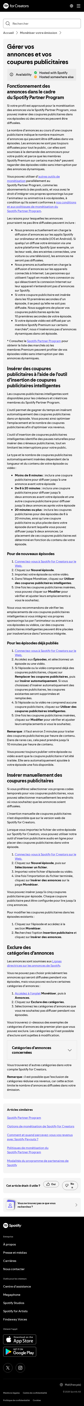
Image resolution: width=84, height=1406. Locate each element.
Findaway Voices (15, 1319)
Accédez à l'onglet (28, 993)
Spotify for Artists (15, 1311)
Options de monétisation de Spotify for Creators (40, 1126)
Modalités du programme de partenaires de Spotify (38, 1163)
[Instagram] (20, 1368)
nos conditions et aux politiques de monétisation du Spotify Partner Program (41, 206)
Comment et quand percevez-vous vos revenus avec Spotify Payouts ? (40, 1137)
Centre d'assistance (17, 1286)
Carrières (9, 1261)
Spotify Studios (13, 1303)
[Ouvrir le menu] (78, 6)
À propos (9, 1244)
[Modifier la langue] (71, 6)
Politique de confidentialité (16, 1400)
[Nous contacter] (75, 1205)
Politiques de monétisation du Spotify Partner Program (27, 1150)
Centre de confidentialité (35, 1393)
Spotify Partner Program (44, 341)
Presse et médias (15, 1252)
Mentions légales (11, 1393)
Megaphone (11, 1294)
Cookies (37, 1400)
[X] (8, 1368)
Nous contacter (14, 1269)
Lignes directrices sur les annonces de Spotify (34, 963)
